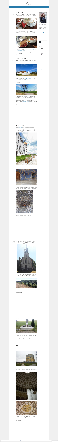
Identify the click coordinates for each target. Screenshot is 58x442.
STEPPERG (18, 238)
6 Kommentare (13, 61)
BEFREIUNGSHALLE (19, 345)
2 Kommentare (13, 316)
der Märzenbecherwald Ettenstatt (25, 101)
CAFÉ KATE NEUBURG (19, 12)
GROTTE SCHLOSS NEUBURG (20, 125)
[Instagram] (42, 32)
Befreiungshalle (25, 348)
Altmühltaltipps (29, 3)
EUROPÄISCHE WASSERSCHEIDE (21, 314)
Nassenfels (20, 127)
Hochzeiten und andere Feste (28, 78)
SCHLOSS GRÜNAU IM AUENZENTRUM (22, 58)
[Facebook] (41, 32)
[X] (44, 32)
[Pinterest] (43, 32)
